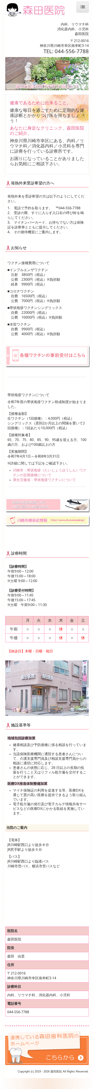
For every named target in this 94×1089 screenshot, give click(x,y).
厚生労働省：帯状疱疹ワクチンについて (44, 479)
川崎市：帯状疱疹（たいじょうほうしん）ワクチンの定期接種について (49, 472)
